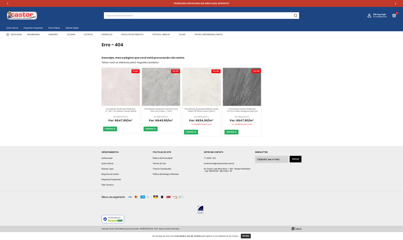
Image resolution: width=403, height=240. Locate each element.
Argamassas (33, 34)
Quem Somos (12, 28)
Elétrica (88, 34)
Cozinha (71, 34)
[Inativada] (200, 210)
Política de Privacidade (163, 158)
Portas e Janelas (161, 34)
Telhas (182, 34)
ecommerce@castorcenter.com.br (219, 163)
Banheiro (53, 34)
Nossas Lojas (108, 169)
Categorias (16, 34)
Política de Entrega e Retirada (166, 174)
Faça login (381, 14)
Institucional (107, 158)
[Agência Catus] (296, 228)
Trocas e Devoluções (162, 169)
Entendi (245, 236)
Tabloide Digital (72, 28)
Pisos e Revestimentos (132, 34)
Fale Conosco (108, 185)
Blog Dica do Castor (110, 174)
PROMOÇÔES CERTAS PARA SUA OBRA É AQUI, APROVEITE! (201, 3)
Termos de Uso (159, 163)
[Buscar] (295, 15)
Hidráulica (107, 34)
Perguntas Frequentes (33, 28)
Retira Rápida (54, 28)
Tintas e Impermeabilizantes (208, 34)
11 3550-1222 (210, 158)
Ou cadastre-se (380, 17)
